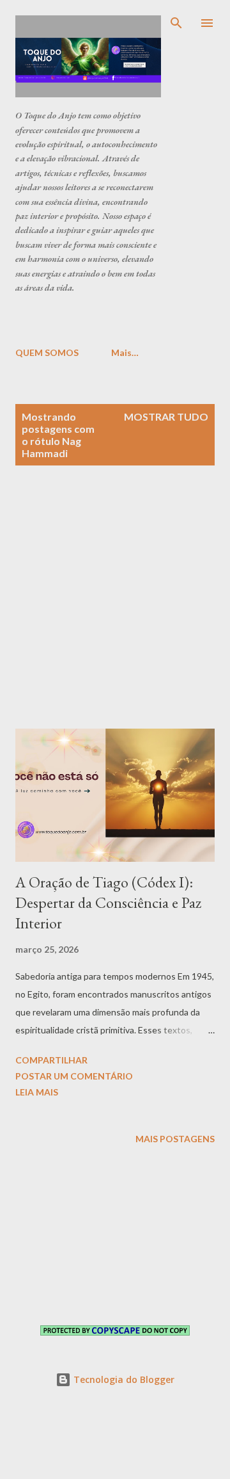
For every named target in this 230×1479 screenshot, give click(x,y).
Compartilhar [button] (51, 1060)
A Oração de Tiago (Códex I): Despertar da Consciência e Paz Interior (108, 902)
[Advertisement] (122, 319)
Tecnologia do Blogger (122, 1379)
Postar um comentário (74, 1076)
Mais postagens (175, 1138)
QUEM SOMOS (47, 352)
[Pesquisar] (176, 23)
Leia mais (36, 1092)
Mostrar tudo (166, 416)
